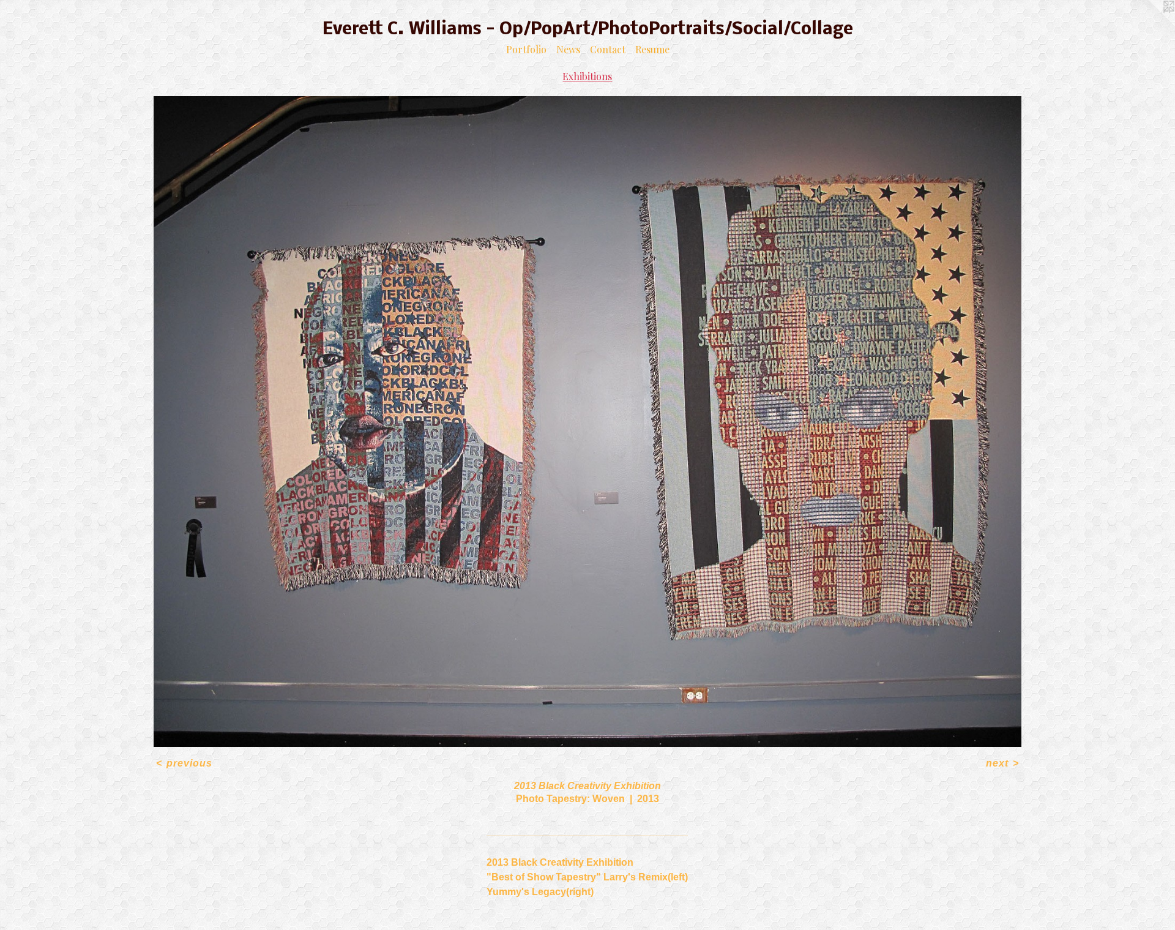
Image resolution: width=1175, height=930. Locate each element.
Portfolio (526, 49)
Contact (607, 49)
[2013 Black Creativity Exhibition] (587, 421)
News (568, 49)
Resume (652, 49)
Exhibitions (587, 76)
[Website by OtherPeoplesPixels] (1150, 24)
